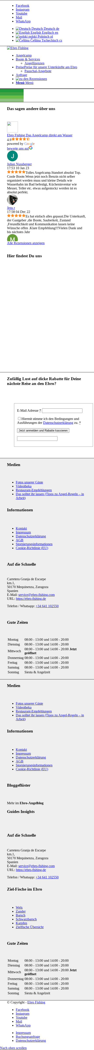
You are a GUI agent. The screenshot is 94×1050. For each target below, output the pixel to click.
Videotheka (23, 486)
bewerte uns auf (18, 148)
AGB (19, 540)
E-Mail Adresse (29, 410)
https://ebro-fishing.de (31, 598)
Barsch (20, 915)
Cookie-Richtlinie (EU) (32, 548)
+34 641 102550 (47, 606)
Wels (19, 907)
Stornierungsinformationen (34, 544)
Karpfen (21, 923)
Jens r (11, 208)
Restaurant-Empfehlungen (34, 490)
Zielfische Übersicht (30, 927)
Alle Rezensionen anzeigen (26, 243)
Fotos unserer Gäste (29, 482)
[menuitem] (51, 55)
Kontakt (21, 528)
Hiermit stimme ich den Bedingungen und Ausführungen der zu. (49, 421)
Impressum (23, 532)
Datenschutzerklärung (58, 423)
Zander (21, 911)
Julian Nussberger (19, 164)
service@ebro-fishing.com (36, 595)
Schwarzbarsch (26, 919)
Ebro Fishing (36, 1002)
